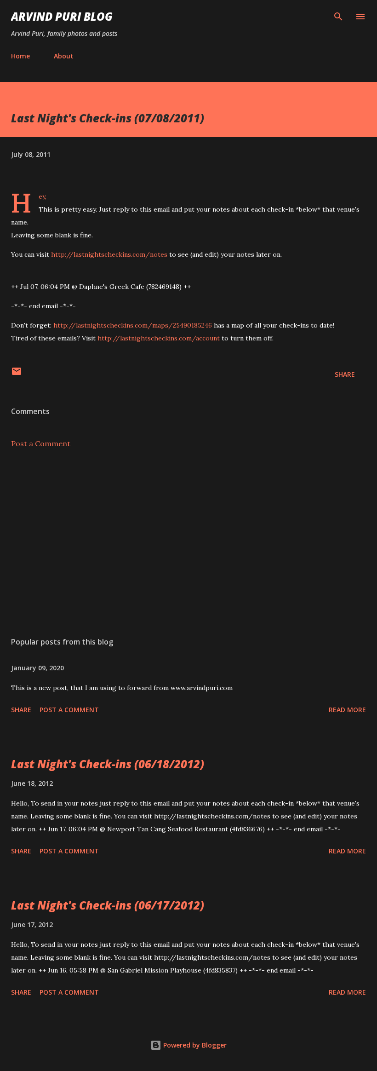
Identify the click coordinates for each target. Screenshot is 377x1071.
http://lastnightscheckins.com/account (158, 338)
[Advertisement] (188, 542)
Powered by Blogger (194, 1045)
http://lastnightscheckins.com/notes (109, 254)
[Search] (338, 16)
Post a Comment (40, 443)
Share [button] (345, 374)
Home (20, 56)
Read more (347, 709)
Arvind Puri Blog (62, 16)
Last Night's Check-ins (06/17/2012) (107, 905)
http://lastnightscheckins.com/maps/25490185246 (132, 325)
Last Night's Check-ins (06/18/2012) (107, 764)
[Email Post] (16, 374)
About (64, 56)
